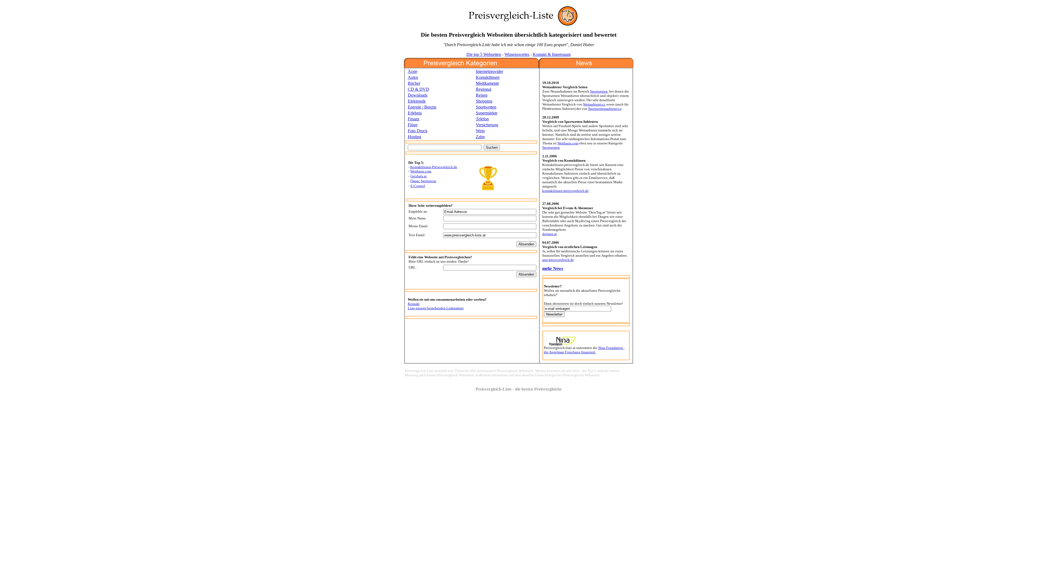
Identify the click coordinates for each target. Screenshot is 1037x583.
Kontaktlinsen (488, 77)
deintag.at (549, 234)
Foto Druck (417, 130)
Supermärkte (486, 113)
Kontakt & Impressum (552, 54)
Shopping (484, 101)
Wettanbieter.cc (594, 104)
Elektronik (417, 101)
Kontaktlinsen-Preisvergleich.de (433, 167)
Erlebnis (415, 113)
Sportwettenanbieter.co (605, 109)
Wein (480, 130)
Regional (483, 89)
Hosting (414, 136)
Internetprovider (489, 71)
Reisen (481, 95)
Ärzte (412, 71)
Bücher (414, 83)
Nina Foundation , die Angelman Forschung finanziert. (584, 350)
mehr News (552, 268)
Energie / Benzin (422, 107)
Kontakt (414, 304)
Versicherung (487, 125)
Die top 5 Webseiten (483, 54)
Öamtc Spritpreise (423, 181)
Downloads (417, 95)
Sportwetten (486, 107)
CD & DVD (418, 89)
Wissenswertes (516, 54)
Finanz (413, 119)
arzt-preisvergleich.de (558, 260)
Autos (413, 77)
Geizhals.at (418, 176)
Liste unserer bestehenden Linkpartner (436, 308)
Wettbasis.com (420, 171)
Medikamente (487, 83)
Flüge (413, 125)
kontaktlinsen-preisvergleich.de (565, 191)
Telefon (482, 119)
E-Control (417, 186)
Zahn (480, 136)
